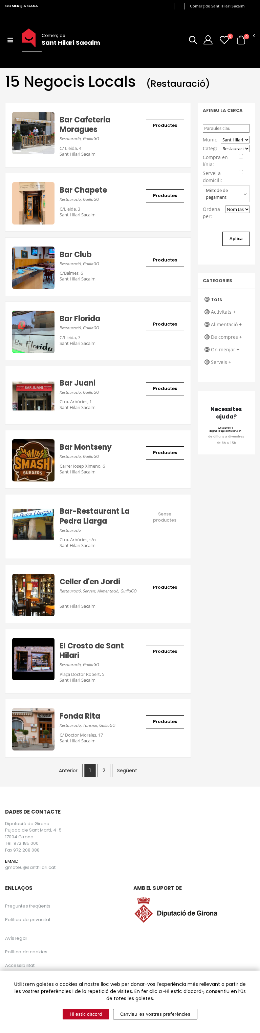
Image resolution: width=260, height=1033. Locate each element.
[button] (193, 41)
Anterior (68, 770)
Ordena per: (211, 212)
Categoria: (210, 148)
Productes (165, 125)
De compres (226, 337)
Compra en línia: (215, 161)
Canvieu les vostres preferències (155, 1014)
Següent (127, 770)
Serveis (221, 362)
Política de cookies (26, 952)
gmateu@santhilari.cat (226, 431)
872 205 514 (226, 428)
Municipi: (210, 139)
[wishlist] (224, 39)
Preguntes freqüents (27, 906)
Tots (216, 299)
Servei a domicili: (212, 176)
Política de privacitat (27, 919)
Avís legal (16, 938)
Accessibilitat (20, 965)
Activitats (223, 312)
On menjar (225, 349)
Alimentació (226, 324)
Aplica (236, 238)
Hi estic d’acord (86, 1014)
